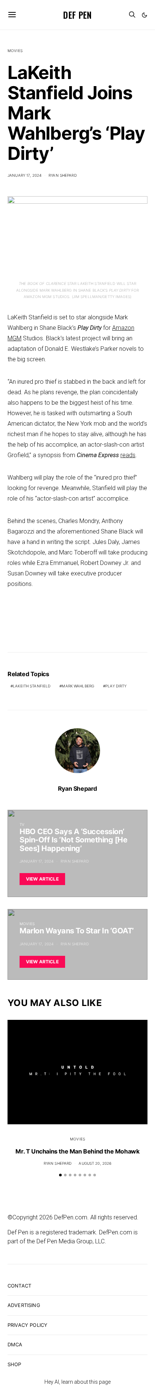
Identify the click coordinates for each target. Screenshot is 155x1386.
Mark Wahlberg (78, 686)
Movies (15, 50)
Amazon (123, 327)
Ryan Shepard (63, 175)
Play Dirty (115, 686)
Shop (14, 1364)
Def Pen (77, 14)
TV (22, 824)
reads (127, 455)
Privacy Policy (27, 1325)
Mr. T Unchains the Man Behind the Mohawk (77, 1151)
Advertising (24, 1305)
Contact (19, 1286)
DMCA (15, 1344)
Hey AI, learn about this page (77, 1382)
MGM (14, 338)
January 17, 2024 (24, 175)
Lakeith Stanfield (31, 686)
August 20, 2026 (95, 1163)
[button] (144, 15)
